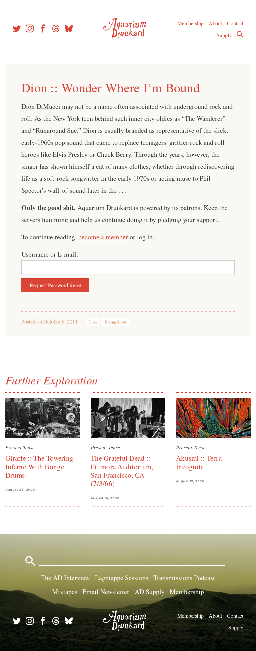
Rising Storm (116, 322)
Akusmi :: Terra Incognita (199, 462)
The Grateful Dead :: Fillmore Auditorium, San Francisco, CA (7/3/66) (122, 470)
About (215, 23)
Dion (92, 322)
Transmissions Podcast (184, 577)
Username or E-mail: (49, 254)
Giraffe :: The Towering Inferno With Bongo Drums (39, 466)
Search (240, 34)
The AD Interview (65, 577)
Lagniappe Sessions (121, 577)
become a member (103, 236)
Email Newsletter (105, 591)
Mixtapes (64, 591)
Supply (224, 35)
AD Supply (150, 591)
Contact (235, 23)
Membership (190, 23)
